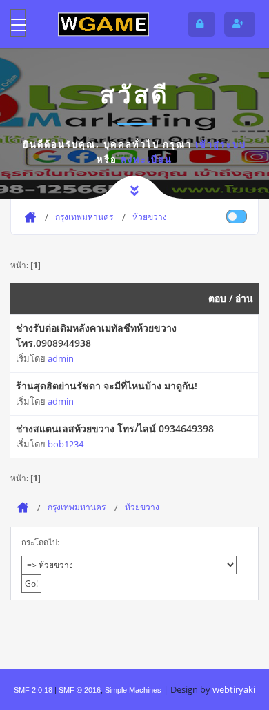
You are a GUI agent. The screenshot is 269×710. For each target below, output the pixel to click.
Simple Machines (133, 690)
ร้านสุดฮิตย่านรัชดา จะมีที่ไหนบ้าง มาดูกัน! (106, 385)
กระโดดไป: (40, 542)
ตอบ (217, 298)
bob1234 (65, 444)
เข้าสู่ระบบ (220, 144)
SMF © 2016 (80, 690)
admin (61, 358)
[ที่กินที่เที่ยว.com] (103, 24)
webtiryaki (233, 689)
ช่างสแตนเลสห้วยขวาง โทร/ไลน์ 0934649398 (115, 428)
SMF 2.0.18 (33, 690)
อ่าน (244, 298)
